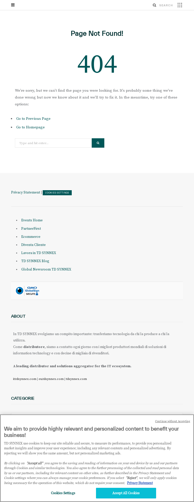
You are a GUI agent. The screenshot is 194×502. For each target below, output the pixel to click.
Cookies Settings (57, 192)
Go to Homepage (30, 127)
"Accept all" (35, 463)
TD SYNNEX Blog (35, 261)
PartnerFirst (31, 228)
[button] (180, 5)
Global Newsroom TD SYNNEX (46, 269)
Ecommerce (30, 237)
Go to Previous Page (33, 118)
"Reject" (131, 478)
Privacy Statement (25, 192)
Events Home (32, 220)
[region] (97, 458)
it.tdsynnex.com (24, 379)
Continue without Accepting (172, 421)
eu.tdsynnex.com (51, 379)
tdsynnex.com (76, 379)
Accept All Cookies (126, 493)
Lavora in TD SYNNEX (38, 253)
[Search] (154, 5)
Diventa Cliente (33, 245)
